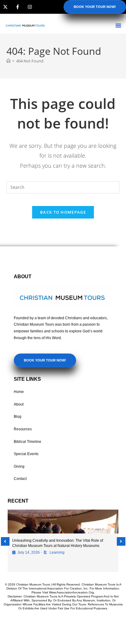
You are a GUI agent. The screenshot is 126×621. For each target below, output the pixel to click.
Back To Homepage (63, 212)
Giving (19, 466)
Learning (57, 552)
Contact (20, 479)
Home (19, 392)
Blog (17, 416)
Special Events (26, 454)
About (19, 404)
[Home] (8, 61)
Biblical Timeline (27, 442)
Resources (23, 429)
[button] (118, 25)
